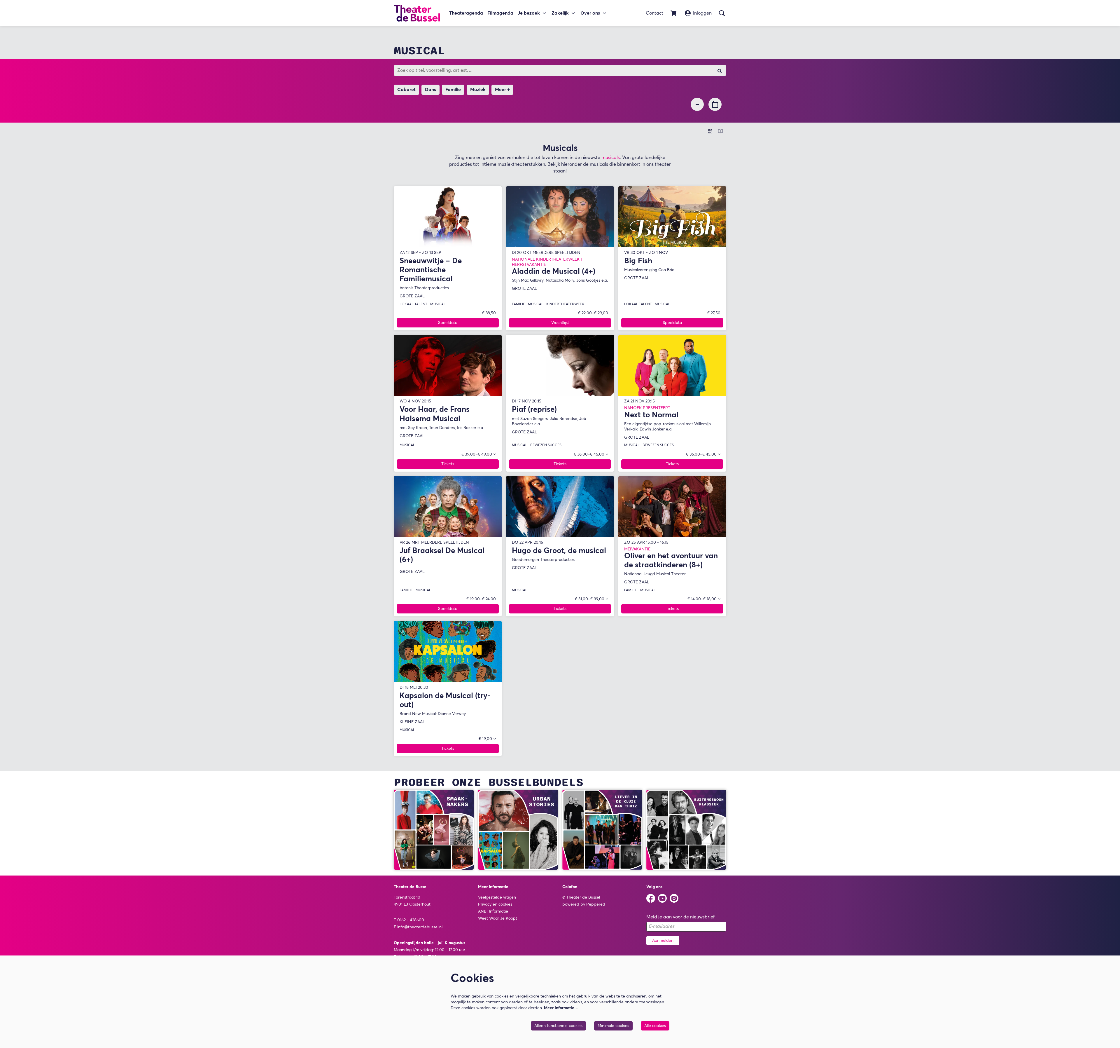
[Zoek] (719, 70)
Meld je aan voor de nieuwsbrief (680, 917)
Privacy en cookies (495, 904)
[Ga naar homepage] (417, 13)
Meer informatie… (561, 1008)
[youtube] (662, 898)
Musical (438, 304)
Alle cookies (655, 1026)
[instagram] (674, 898)
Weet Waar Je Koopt (497, 918)
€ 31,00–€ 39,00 (590, 599)
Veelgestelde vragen (497, 897)
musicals (610, 157)
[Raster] (710, 131)
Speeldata (447, 323)
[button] (697, 104)
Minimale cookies (613, 1026)
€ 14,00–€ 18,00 (702, 599)
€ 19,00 (486, 739)
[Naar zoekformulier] (722, 13)
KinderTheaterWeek (565, 304)
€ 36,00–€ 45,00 (590, 454)
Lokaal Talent (413, 304)
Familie (518, 304)
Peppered (595, 904)
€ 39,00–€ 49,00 (477, 454)
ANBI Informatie (493, 911)
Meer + (502, 89)
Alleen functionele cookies (558, 1026)
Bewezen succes (545, 445)
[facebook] (650, 898)
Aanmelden (662, 941)
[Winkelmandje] (674, 13)
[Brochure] (720, 131)
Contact (654, 13)
